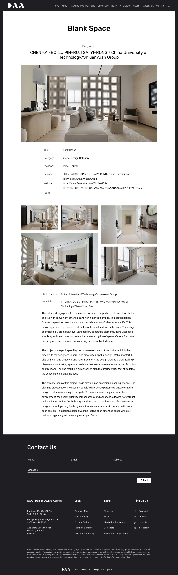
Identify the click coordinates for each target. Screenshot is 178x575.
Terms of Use (81, 511)
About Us (108, 511)
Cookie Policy (81, 517)
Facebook (144, 511)
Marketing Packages (114, 522)
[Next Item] (152, 245)
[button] (169, 5)
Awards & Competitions (116, 533)
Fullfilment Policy (84, 528)
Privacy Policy (82, 522)
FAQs (106, 517)
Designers (109, 528)
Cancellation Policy (85, 533)
